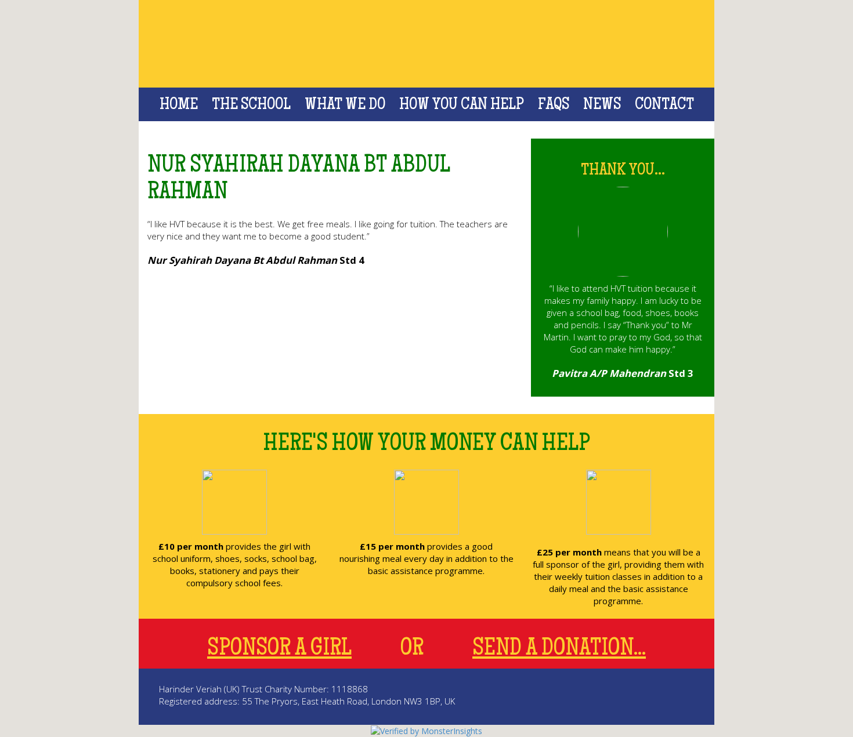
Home (179, 105)
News (602, 105)
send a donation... (559, 649)
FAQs (553, 105)
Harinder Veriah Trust (426, 44)
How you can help (461, 105)
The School (251, 105)
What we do (345, 105)
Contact (664, 105)
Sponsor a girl (279, 649)
